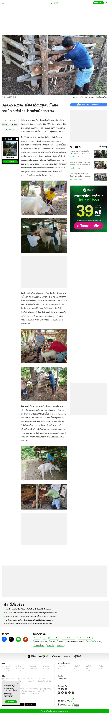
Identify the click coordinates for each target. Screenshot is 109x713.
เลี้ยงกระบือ (78, 641)
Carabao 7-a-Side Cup (43, 681)
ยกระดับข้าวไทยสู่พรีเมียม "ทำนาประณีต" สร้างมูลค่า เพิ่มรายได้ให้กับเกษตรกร (28, 609)
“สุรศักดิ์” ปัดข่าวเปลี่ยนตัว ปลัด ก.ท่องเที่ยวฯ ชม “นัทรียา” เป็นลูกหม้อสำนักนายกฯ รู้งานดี (80, 152)
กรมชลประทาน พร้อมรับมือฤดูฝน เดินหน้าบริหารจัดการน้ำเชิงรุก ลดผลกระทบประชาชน (31, 616)
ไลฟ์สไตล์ (75, 671)
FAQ (49, 689)
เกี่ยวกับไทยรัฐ (22, 689)
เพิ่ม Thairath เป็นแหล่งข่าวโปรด (90, 104)
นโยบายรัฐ (5, 668)
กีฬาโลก (4, 681)
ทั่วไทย (18, 666)
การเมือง (72, 156)
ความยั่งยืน (19, 671)
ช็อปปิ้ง (60, 676)
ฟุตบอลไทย (19, 678)
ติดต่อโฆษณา (31, 693)
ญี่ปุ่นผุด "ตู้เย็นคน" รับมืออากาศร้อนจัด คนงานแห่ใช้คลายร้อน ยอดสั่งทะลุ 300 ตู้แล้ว (80, 175)
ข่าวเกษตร (36, 638)
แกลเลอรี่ (29, 681)
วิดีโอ (100, 668)
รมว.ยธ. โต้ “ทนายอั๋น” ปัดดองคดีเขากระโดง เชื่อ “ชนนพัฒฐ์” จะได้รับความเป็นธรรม (81, 164)
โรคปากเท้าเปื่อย (53, 638)
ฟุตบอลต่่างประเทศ (7, 678)
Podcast (60, 671)
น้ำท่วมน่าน (10, 158)
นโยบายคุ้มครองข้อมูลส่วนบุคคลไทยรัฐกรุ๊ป (23, 691)
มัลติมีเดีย (89, 671)
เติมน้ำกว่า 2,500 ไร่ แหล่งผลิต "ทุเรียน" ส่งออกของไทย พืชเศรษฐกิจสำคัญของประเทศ (31, 612)
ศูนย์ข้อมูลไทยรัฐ (42, 689)
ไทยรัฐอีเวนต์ (62, 679)
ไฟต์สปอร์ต (39, 678)
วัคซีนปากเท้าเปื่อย (89, 641)
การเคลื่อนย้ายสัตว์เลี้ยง (97, 638)
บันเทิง (100, 666)
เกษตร (78, 97)
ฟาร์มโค (70, 641)
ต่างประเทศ (73, 179)
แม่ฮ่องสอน (36, 645)
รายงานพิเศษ (62, 666)
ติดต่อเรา (22, 693)
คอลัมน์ (88, 666)
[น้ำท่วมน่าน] (10, 148)
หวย (73, 668)
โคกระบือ (43, 641)
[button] (3, 129)
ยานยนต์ (45, 668)
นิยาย (87, 668)
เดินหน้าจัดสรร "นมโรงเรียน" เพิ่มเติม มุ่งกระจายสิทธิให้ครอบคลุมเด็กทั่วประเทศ (29, 623)
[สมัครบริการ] (88, 209)
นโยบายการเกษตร (89, 97)
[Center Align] (18, 683)
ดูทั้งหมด (102, 146)
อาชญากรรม (32, 668)
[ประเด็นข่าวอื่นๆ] (17, 139)
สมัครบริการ (98, 3)
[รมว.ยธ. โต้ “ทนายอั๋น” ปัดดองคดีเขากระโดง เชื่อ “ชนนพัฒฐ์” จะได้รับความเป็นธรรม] (100, 165)
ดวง (59, 668)
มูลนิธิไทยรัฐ (31, 689)
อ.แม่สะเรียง (100, 641)
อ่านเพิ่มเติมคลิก (8, 694)
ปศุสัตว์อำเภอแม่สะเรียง (82, 638)
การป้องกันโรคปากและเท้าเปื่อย (57, 641)
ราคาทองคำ (5, 671)
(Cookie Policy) (8, 696)
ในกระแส (31, 666)
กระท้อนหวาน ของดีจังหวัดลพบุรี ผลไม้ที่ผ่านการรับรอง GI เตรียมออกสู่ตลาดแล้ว (29, 620)
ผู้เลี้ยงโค (36, 641)
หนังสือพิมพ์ (75, 666)
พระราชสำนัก (5, 666)
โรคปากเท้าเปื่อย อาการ (66, 638)
